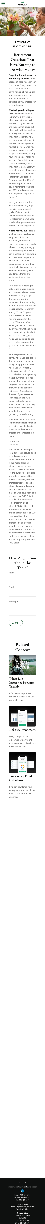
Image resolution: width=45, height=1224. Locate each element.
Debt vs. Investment (22, 730)
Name (11, 572)
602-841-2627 (26, 1198)
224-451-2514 (25, 1223)
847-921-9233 (25, 1195)
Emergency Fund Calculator (20, 778)
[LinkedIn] (22, 1190)
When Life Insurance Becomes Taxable (21, 682)
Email (11, 587)
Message (13, 601)
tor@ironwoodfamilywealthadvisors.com (22, 1187)
